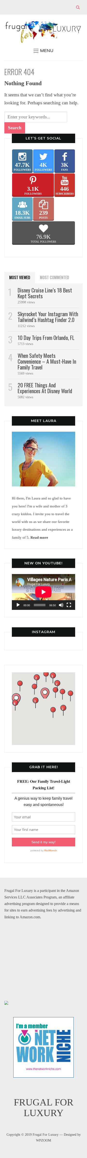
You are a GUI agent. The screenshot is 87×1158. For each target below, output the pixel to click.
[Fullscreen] (68, 605)
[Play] (18, 605)
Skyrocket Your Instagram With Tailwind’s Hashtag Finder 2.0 (48, 316)
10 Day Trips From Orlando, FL (46, 337)
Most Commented (54, 277)
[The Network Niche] (43, 1020)
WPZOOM (43, 1140)
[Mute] (61, 605)
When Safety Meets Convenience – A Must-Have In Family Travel (47, 361)
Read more (39, 537)
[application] (43, 592)
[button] (46, 676)
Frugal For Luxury (43, 1107)
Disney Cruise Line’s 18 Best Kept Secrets (45, 293)
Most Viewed (19, 277)
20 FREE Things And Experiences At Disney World (45, 388)
